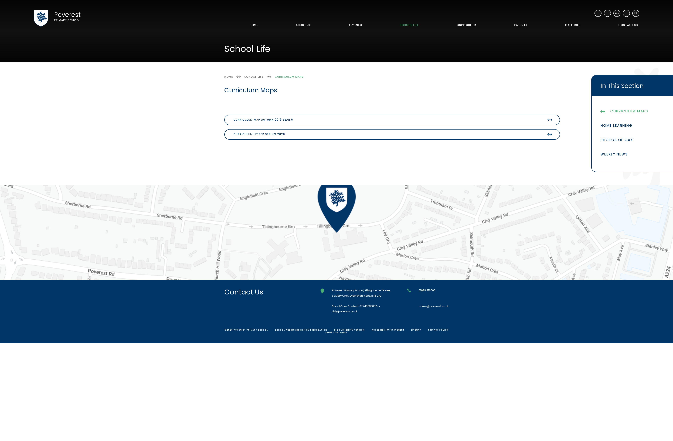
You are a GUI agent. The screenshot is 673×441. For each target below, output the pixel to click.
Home (228, 77)
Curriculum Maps (289, 77)
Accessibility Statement (388, 330)
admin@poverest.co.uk (434, 306)
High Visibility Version (349, 330)
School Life (254, 77)
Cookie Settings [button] (336, 332)
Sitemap (416, 330)
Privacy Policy (438, 330)
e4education (318, 330)
